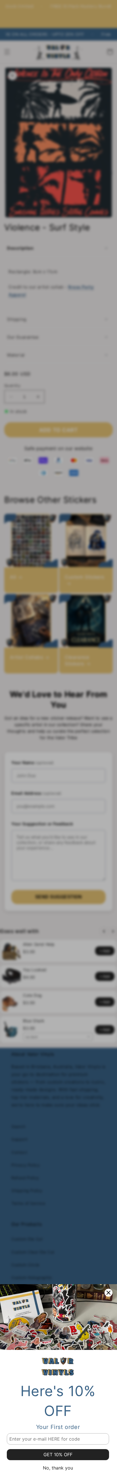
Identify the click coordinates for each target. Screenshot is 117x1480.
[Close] (108, 1293)
